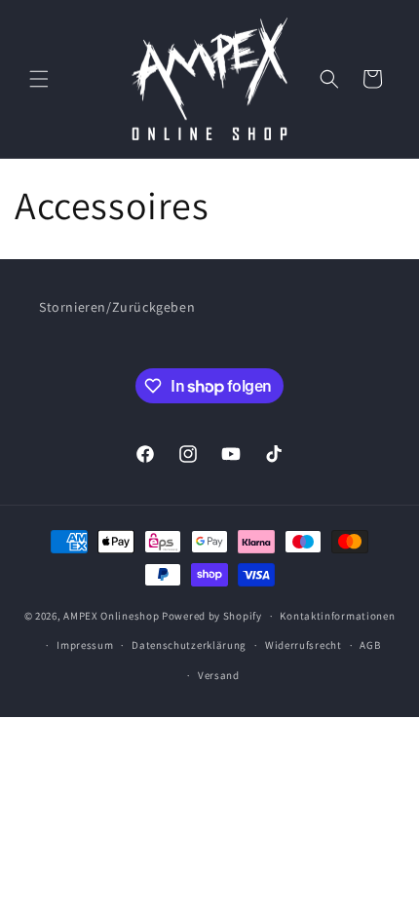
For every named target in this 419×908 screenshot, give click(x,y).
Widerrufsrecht (303, 645)
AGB (370, 645)
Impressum (85, 645)
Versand (219, 675)
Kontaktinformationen (337, 616)
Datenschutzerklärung (189, 645)
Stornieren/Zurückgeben (117, 307)
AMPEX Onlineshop (111, 616)
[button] (39, 78)
